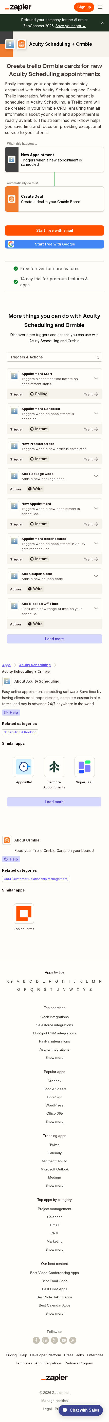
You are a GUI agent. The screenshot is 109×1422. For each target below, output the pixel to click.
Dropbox (54, 1081)
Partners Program (79, 1363)
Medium (54, 1177)
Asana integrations (54, 1049)
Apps (6, 665)
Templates (24, 1363)
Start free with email (54, 230)
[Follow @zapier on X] (54, 1340)
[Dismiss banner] (102, 22)
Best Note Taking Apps (54, 1297)
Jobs (80, 1355)
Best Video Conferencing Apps (54, 1273)
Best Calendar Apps (54, 1305)
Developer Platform (45, 1355)
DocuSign (54, 1097)
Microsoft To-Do (54, 1161)
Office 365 (54, 1113)
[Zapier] (18, 7)
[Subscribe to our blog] (72, 1340)
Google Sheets (54, 1089)
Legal (47, 1409)
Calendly (55, 1153)
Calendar (54, 1217)
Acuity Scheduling (35, 665)
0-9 (10, 981)
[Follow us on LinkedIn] (45, 1340)
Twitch (54, 1145)
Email (54, 1225)
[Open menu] (100, 7)
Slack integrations (54, 1017)
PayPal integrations (54, 1041)
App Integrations (48, 1363)
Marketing (55, 1241)
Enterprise (95, 1355)
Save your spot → (71, 26)
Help (14, 712)
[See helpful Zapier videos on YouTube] (63, 1340)
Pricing (11, 1355)
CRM (54, 1233)
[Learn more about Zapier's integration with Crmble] (106, 949)
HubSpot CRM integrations (54, 1033)
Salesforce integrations (54, 1025)
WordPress (54, 1105)
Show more (54, 1057)
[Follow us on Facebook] (36, 1340)
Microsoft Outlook (55, 1169)
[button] (54, 244)
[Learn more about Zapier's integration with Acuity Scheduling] (7, 681)
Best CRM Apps (54, 1289)
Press (68, 1355)
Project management (54, 1209)
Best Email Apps (54, 1281)
